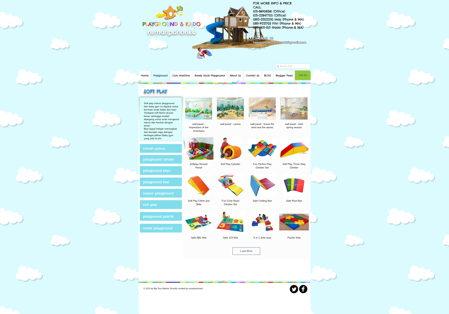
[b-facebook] (303, 289)
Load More (246, 251)
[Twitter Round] (294, 289)
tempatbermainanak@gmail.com (279, 42)
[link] (303, 75)
